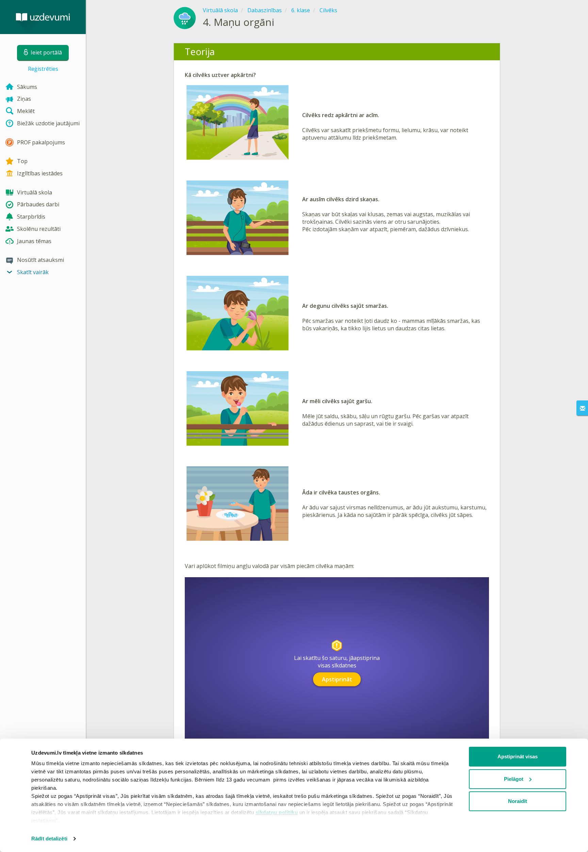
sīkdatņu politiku (277, 812)
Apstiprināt (337, 679)
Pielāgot (513, 779)
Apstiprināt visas (517, 756)
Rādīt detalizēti (49, 838)
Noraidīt (517, 801)
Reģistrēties (43, 68)
